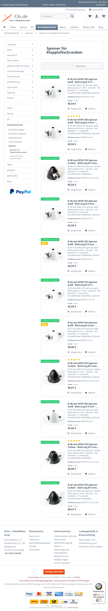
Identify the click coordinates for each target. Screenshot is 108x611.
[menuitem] (57, 16)
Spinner (12, 146)
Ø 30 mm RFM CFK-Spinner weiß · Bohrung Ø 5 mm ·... (82, 202)
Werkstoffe (12, 175)
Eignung (11, 92)
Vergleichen (76, 108)
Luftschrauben (15, 141)
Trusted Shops (33, 577)
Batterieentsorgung (63, 543)
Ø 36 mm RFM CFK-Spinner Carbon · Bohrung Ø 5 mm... (83, 364)
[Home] (4, 27)
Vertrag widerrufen (54, 571)
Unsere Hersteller (62, 563)
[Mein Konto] (96, 16)
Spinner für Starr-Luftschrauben (17, 157)
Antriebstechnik (15, 124)
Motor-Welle (13, 60)
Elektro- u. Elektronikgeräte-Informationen (62, 549)
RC (8, 119)
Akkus (10, 164)
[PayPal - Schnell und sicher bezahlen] (20, 191)
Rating (10, 98)
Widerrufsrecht (61, 556)
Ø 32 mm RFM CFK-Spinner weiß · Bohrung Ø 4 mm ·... (82, 324)
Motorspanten (15, 137)
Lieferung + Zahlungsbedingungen (39, 541)
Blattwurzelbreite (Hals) (18, 66)
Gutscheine (34, 549)
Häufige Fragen (61, 559)
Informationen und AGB (65, 536)
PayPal (77, 577)
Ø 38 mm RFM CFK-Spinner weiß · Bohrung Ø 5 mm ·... (82, 405)
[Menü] (103, 583)
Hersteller (11, 44)
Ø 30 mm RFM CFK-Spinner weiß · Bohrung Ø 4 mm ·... (82, 121)
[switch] (99, 600)
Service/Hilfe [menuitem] (97, 9)
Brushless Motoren (17, 133)
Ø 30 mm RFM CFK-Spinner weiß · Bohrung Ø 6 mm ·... (82, 243)
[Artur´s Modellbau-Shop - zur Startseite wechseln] (16, 18)
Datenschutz (60, 539)
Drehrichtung (13, 76)
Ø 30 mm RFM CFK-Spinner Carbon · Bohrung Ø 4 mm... (83, 161)
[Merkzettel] (90, 16)
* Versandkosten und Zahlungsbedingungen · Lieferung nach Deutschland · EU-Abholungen (54, 580)
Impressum (34, 536)
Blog (9, 181)
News (9, 108)
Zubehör (11, 170)
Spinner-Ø (12, 55)
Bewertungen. (73, 607)
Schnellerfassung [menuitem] (76, 9)
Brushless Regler (16, 129)
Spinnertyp (12, 87)
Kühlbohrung (13, 82)
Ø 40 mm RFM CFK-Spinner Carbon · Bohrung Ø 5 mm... (83, 445)
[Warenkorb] (103, 16)
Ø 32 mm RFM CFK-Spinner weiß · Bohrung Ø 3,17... (82, 283)
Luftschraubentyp (15, 71)
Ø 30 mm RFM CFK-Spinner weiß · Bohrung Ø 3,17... (82, 80)
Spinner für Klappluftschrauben (18, 151)
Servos (10, 113)
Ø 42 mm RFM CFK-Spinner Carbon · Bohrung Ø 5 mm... (83, 486)
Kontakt (32, 546)
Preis (9, 50)
